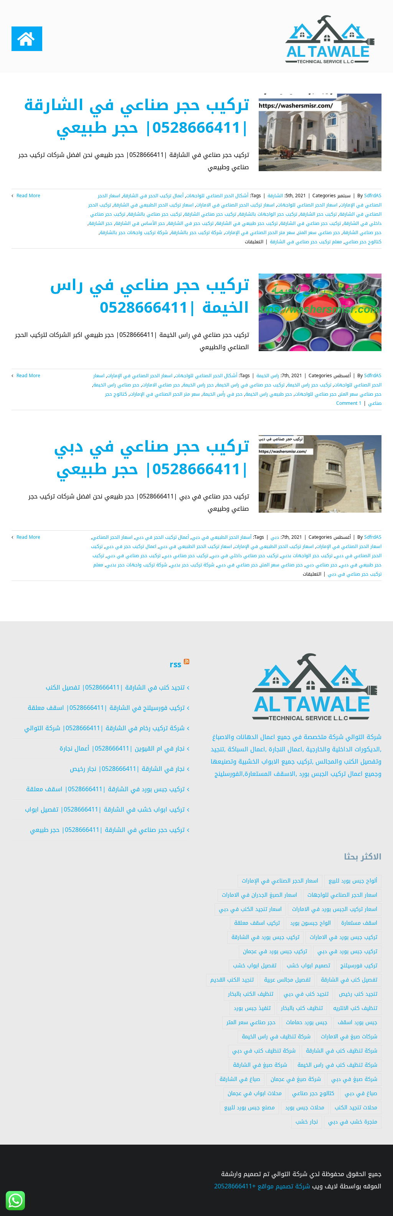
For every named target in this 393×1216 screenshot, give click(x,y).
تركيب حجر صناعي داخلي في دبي (244, 555)
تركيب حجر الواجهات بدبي (306, 555)
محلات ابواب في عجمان (255, 1093)
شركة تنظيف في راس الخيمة (276, 1036)
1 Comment (349, 403)
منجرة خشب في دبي (352, 1122)
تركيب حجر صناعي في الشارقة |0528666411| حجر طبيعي (136, 116)
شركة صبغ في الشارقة (260, 1065)
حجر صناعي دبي (321, 565)
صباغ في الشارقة (240, 1079)
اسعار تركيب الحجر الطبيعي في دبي (195, 546)
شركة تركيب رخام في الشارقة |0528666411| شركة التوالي (104, 728)
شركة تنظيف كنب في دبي (264, 1051)
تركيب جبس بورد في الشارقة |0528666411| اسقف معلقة (105, 789)
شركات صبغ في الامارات (349, 1036)
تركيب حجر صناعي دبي (185, 555)
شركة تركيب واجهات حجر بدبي (136, 565)
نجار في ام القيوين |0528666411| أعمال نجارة (122, 748)
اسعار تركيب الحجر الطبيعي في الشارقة (153, 205)
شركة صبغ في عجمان (296, 1079)
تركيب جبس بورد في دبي (347, 951)
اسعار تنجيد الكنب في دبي (250, 909)
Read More (27, 195)
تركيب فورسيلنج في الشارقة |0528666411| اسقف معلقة (106, 708)
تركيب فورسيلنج (358, 965)
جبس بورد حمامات (306, 1022)
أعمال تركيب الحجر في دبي (162, 537)
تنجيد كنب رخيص (358, 994)
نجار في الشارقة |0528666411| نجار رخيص (127, 769)
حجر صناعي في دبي (237, 565)
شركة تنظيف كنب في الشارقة (341, 1051)
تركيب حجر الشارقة (318, 214)
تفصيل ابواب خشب (254, 965)
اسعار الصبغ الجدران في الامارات (259, 895)
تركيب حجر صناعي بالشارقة (155, 214)
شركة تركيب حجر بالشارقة (196, 232)
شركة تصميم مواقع (284, 1186)
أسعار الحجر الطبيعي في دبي (221, 537)
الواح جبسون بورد (310, 923)
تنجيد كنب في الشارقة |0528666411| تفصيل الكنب (115, 687)
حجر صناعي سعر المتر (319, 232)
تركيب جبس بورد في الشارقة (265, 937)
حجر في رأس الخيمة (223, 394)
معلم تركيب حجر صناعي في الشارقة (306, 242)
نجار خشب (307, 1122)
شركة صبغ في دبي (354, 1079)
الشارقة (275, 195)
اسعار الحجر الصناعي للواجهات (307, 205)
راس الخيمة (267, 375)
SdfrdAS (372, 195)
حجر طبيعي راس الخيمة (268, 394)
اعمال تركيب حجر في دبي (130, 546)
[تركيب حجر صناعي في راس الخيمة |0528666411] (320, 312)
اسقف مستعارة (359, 923)
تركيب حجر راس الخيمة (309, 385)
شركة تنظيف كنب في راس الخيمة (337, 1065)
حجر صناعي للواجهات (316, 394)
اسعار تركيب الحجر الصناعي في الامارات (235, 205)
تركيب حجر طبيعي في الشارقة (246, 223)
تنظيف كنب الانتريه (355, 1008)
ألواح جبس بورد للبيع (353, 881)
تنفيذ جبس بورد (252, 1008)
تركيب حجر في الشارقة (190, 223)
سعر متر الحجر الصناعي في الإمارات (260, 232)
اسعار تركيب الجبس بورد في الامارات (334, 909)
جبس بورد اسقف (357, 1022)
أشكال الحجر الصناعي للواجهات (217, 195)
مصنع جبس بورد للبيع (249, 1107)
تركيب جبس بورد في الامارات (343, 937)
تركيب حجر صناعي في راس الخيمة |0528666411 (149, 296)
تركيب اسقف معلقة (257, 923)
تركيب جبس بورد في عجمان (275, 951)
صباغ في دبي (361, 1093)
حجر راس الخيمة (198, 385)
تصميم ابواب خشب (308, 965)
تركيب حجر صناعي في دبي (133, 555)
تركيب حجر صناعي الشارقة (210, 214)
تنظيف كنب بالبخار (302, 1008)
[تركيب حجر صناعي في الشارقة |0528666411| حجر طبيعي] (320, 132)
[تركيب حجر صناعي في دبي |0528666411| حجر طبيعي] (320, 474)
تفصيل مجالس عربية (287, 980)
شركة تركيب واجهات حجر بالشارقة (134, 232)
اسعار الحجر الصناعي (112, 537)
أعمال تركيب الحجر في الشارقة (153, 195)
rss (175, 664)
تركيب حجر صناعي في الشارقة (310, 223)
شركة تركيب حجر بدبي (192, 565)
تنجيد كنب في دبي (306, 994)
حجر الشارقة (100, 223)
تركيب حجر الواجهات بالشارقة (268, 214)
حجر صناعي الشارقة (362, 232)
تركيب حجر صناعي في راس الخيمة (250, 385)
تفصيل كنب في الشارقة (349, 980)
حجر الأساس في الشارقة (140, 223)
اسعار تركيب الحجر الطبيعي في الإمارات (274, 546)
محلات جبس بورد (304, 1107)
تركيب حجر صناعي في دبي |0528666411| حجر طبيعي (151, 457)
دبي (275, 537)
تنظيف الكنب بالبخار (250, 994)
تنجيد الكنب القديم (232, 980)
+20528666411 (235, 1186)
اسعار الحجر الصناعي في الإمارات (139, 375)
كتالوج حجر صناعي (363, 242)
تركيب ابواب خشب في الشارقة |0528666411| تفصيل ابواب (105, 809)
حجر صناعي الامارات (161, 385)
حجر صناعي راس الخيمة (116, 385)
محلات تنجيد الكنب (356, 1107)
